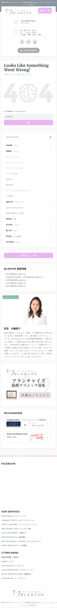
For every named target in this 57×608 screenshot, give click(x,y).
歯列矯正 (9, 185)
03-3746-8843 (30, 50)
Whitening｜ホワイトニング (13, 516)
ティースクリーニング (15, 168)
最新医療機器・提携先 (10, 557)
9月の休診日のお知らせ (16, 283)
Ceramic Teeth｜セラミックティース (17, 520)
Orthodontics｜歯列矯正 (13, 537)
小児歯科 (9, 196)
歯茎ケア (9, 179)
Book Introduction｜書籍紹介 (16, 574)
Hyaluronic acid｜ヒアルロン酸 (16, 529)
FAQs (13, 236)
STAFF (13, 225)
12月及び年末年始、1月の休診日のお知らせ (24, 277)
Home (10, 111)
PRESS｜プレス (7, 561)
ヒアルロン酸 (11, 173)
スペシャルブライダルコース (18, 190)
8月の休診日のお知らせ (16, 274)
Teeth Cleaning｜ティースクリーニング (19, 524)
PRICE (11, 219)
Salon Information (14, 207)
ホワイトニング (12, 157)
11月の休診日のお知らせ (16, 280)
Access (13, 242)
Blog (11, 230)
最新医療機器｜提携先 (15, 213)
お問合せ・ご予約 (28, 255)
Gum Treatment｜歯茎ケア (14, 533)
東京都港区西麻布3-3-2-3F (28, 22)
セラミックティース (14, 162)
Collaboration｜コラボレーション (17, 570)
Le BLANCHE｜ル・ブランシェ (14, 578)
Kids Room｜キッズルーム (13, 566)
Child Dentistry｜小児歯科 (14, 545)
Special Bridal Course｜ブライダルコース (21, 541)
